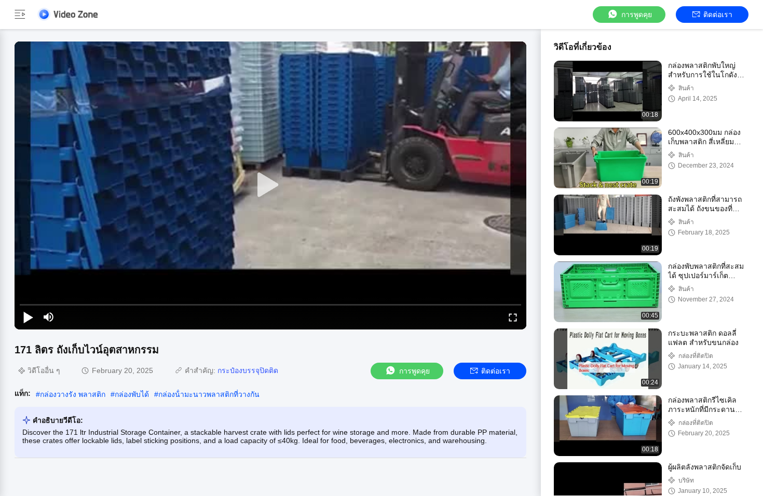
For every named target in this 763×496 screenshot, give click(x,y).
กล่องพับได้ (132, 394)
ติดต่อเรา (717, 14)
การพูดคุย (636, 14)
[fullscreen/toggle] (512, 317)
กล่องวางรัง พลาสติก (72, 394)
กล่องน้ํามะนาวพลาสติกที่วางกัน (209, 394)
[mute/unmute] (48, 317)
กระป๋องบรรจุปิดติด (247, 370)
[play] (270, 185)
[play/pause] (28, 317)
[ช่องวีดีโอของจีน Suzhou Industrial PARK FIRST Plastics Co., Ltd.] (67, 14)
